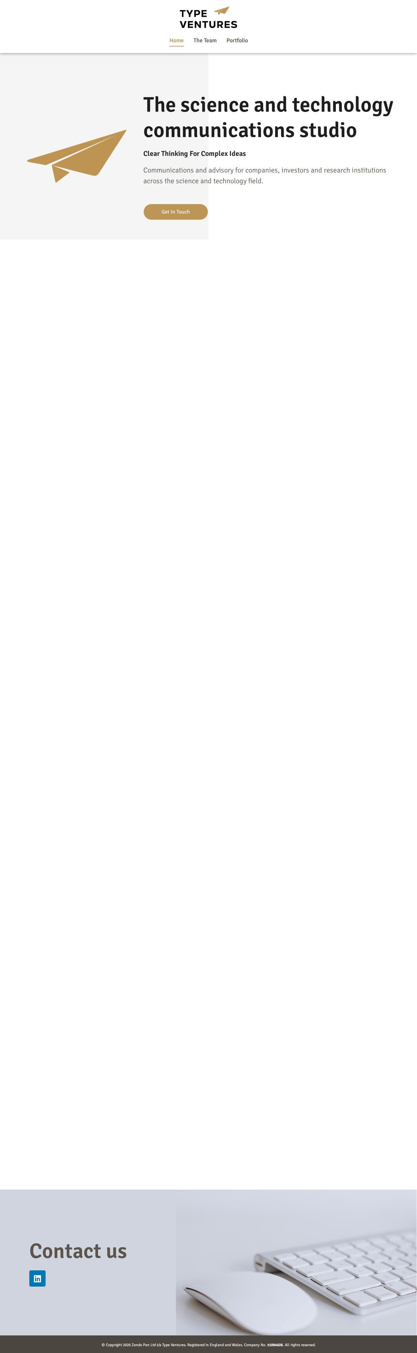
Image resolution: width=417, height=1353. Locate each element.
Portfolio (237, 40)
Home (176, 40)
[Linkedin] (37, 1278)
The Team (205, 40)
